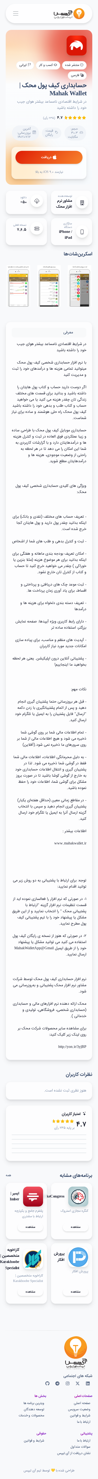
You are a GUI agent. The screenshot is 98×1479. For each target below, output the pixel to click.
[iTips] (66, 13)
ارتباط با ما (83, 1422)
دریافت (46, 157)
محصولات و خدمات (31, 1416)
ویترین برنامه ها (34, 1403)
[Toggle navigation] (16, 14)
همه (8, 1175)
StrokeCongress (52, 1197)
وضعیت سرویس (79, 1409)
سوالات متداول (80, 1447)
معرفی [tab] (68, 332)
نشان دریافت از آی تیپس (73, 1453)
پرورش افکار (59, 1257)
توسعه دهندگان (34, 1409)
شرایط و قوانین (80, 1416)
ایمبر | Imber (14, 1197)
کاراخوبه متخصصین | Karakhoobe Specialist (9, 1259)
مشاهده (75, 1227)
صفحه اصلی (82, 1403)
